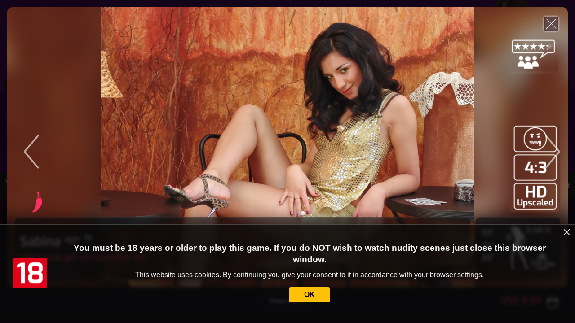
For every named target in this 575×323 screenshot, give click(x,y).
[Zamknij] (551, 23)
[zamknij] (566, 232)
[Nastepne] (490, 147)
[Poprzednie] (84, 147)
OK (309, 294)
